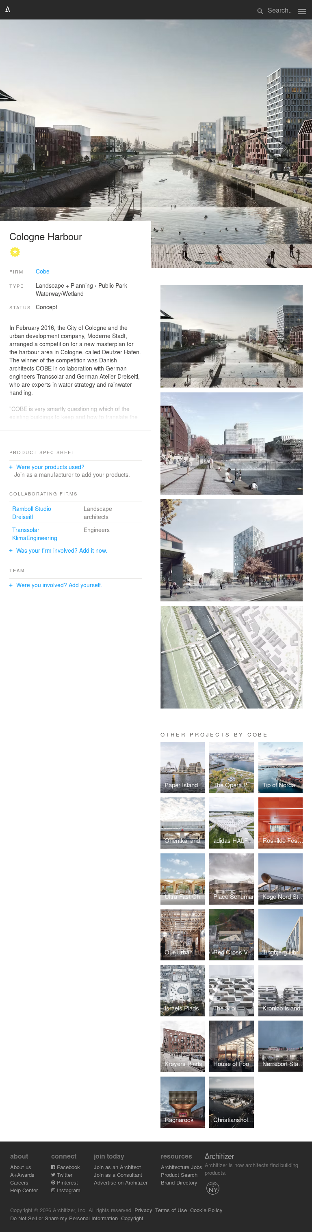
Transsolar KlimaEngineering (34, 534)
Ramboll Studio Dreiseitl (31, 512)
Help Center (24, 1190)
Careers (19, 1182)
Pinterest (66, 1182)
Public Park (112, 285)
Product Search (179, 1174)
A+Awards (22, 1174)
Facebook (67, 1167)
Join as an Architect (117, 1167)
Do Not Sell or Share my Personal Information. (64, 1218)
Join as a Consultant (118, 1174)
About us (20, 1167)
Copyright (132, 1218)
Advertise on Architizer (120, 1182)
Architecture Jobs (181, 1167)
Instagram (67, 1190)
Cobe (43, 271)
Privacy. (144, 1210)
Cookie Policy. (207, 1210)
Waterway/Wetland (60, 293)
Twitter (63, 1174)
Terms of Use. (171, 1210)
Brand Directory (179, 1182)
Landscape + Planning (64, 285)
